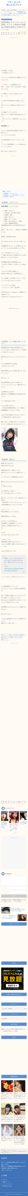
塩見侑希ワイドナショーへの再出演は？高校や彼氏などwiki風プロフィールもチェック (7, 1118)
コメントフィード (8, 1184)
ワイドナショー (5, 634)
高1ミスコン (5, 639)
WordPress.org (7, 1186)
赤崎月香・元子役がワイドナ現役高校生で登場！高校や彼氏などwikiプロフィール (19, 1118)
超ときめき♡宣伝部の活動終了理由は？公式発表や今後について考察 (14, 1030)
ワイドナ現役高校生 (14, 634)
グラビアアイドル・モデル (6, 19)
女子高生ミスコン (6, 637)
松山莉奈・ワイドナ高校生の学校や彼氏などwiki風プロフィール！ (7, 1138)
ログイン (5, 1179)
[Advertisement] (14, 53)
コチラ (9, 1170)
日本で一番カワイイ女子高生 (17, 637)
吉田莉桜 (22, 634)
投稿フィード (6, 1182)
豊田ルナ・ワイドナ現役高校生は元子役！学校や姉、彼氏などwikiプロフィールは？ (19, 1096)
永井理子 (14, 84)
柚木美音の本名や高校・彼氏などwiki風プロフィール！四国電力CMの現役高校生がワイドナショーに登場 (19, 1140)
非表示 (8, 191)
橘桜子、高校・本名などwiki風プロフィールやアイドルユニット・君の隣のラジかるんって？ (7, 1097)
